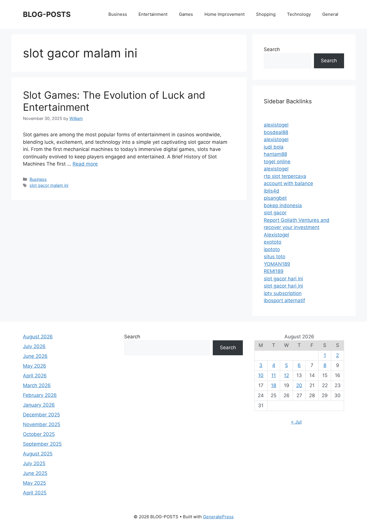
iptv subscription (283, 293)
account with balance (288, 183)
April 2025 (34, 493)
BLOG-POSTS (47, 14)
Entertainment (152, 14)
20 (299, 385)
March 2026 (37, 385)
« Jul (296, 422)
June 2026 (35, 356)
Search (272, 49)
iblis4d (271, 191)
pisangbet (275, 198)
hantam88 (275, 154)
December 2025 (41, 415)
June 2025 (35, 473)
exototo (272, 242)
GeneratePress (218, 516)
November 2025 (41, 424)
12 (286, 375)
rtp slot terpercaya (285, 176)
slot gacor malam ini (49, 185)
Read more (85, 164)
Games (186, 14)
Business (117, 14)
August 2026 (38, 336)
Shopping (266, 14)
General (330, 14)
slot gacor (275, 213)
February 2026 (40, 395)
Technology (299, 14)
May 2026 (34, 366)
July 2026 (34, 346)
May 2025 (34, 483)
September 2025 (42, 444)
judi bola (274, 147)
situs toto (274, 256)
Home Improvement (224, 14)
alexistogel (276, 125)
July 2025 (34, 463)
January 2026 (39, 405)
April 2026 (35, 376)
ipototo (272, 249)
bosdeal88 (276, 132)
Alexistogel (276, 235)
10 (260, 375)
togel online (277, 161)
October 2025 (39, 434)
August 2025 (37, 454)
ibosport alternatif (284, 300)
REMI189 (274, 271)
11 (273, 375)
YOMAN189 (277, 264)
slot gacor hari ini (283, 279)
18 (273, 385)
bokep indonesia (283, 205)
